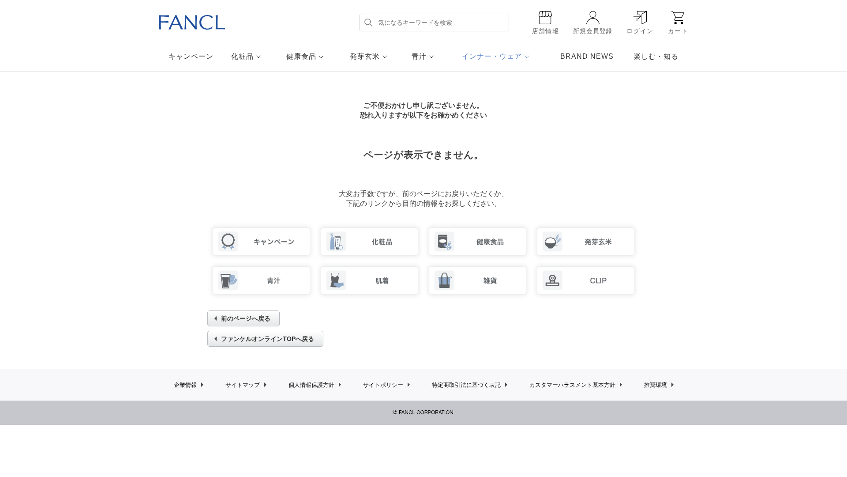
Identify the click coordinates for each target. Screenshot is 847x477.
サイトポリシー (383, 385)
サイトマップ (242, 385)
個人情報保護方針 (311, 385)
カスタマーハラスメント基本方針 (572, 385)
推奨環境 (655, 385)
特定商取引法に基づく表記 (466, 385)
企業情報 (185, 385)
